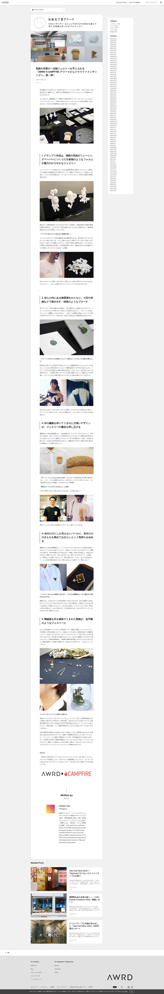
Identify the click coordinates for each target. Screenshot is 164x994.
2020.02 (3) (113, 123)
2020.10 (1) (113, 118)
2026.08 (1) (113, 39)
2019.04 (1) (113, 137)
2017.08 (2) (113, 167)
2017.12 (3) (113, 159)
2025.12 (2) (113, 51)
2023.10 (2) (113, 92)
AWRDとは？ (34, 965)
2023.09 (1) (113, 94)
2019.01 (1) (113, 139)
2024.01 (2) (113, 88)
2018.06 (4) (113, 151)
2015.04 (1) (113, 190)
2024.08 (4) (113, 78)
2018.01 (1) (113, 157)
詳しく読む (124, 991)
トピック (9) (113, 30)
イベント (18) (113, 26)
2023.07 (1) (113, 96)
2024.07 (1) (113, 80)
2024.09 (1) (113, 76)
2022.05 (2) (113, 106)
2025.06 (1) (113, 60)
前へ (9, 952)
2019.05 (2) (113, 135)
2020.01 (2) (113, 125)
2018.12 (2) (113, 141)
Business (57, 965)
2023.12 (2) (113, 90)
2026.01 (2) (113, 49)
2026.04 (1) (113, 43)
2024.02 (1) (113, 86)
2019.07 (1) (113, 133)
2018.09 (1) (113, 145)
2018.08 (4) (113, 147)
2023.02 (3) (113, 102)
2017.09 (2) (113, 165)
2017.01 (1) (113, 177)
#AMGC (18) (113, 32)
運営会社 (91, 987)
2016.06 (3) (113, 179)
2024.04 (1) (113, 84)
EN (122, 987)
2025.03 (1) (113, 66)
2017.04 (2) (113, 173)
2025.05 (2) (113, 62)
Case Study (57, 969)
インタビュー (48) (115, 24)
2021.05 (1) (113, 112)
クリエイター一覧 (35, 976)
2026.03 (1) (113, 45)
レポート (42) (114, 28)
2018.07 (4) (113, 149)
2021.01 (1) (113, 116)
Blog (32, 969)
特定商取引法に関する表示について (78, 987)
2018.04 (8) (113, 155)
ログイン (147, 2)
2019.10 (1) (113, 129)
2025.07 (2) (113, 58)
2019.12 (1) (113, 127)
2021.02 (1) (113, 114)
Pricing (56, 972)
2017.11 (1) (112, 161)
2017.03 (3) (113, 175)
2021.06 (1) (113, 110)
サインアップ (154, 2)
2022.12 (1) (113, 104)
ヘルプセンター (44, 987)
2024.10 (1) (113, 74)
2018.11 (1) (112, 143)
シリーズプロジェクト (36, 979)
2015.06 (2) (113, 189)
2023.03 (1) (113, 100)
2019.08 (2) (113, 131)
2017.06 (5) (113, 171)
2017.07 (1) (113, 169)
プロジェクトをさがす (36, 972)
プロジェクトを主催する (134, 2)
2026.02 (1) (113, 47)
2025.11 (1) (113, 52)
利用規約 (52, 987)
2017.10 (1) (113, 163)
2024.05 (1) (113, 82)
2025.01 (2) (113, 68)
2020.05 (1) (113, 120)
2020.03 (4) (113, 122)
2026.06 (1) (113, 41)
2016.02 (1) (113, 185)
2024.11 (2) (113, 72)
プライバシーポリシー (62, 987)
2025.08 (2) (113, 56)
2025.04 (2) (113, 64)
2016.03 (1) (113, 183)
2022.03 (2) (113, 108)
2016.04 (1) (113, 181)
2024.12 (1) (113, 70)
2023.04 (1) (113, 98)
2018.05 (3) (113, 153)
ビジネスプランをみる (121, 2)
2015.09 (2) (113, 187)
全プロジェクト (34, 987)
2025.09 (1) (113, 54)
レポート (38, 82)
